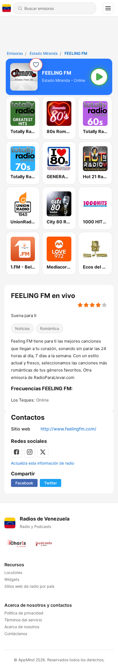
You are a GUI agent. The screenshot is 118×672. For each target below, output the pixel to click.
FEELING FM (75, 53)
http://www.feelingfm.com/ (68, 429)
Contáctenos (15, 633)
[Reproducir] (99, 77)
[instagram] (29, 451)
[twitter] (42, 451)
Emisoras (15, 53)
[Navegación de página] (108, 8)
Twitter (50, 483)
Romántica (49, 328)
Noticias (22, 328)
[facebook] (16, 451)
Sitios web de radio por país (29, 586)
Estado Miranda (44, 53)
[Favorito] (36, 64)
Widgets (11, 579)
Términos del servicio (23, 619)
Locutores (13, 572)
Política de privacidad (23, 613)
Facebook (24, 483)
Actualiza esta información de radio (42, 463)
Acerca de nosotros (21, 626)
